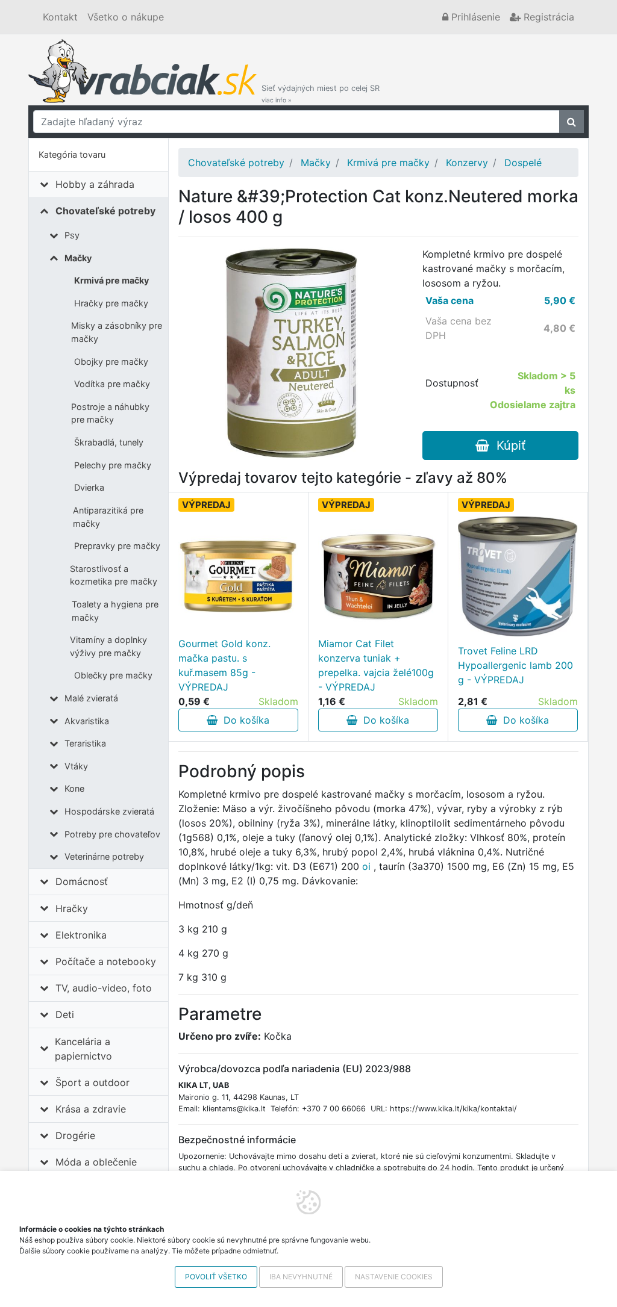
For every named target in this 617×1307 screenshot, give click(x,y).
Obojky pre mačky (111, 361)
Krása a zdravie (90, 1109)
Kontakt (60, 17)
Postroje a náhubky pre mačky (110, 413)
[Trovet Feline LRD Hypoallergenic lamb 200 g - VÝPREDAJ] (518, 576)
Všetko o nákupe (125, 17)
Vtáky (76, 766)
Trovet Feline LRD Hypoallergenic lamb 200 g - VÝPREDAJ (515, 665)
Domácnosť (81, 881)
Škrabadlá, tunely (108, 442)
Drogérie (75, 1135)
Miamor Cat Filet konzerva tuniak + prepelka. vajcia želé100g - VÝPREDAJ (376, 665)
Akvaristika (86, 721)
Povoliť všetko (216, 1276)
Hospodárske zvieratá (109, 811)
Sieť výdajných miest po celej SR (321, 94)
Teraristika (85, 743)
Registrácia (547, 17)
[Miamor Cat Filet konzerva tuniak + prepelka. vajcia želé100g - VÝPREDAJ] (378, 576)
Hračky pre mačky (111, 303)
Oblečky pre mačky (113, 675)
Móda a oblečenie (96, 1162)
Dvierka (89, 487)
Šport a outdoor (92, 1082)
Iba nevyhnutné (301, 1276)
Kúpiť (507, 445)
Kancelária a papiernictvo (83, 1048)
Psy (72, 235)
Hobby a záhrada (94, 184)
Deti (64, 1014)
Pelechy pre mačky (112, 465)
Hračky (71, 908)
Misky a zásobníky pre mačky (116, 332)
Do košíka (243, 720)
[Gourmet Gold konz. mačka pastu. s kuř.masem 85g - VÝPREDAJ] (238, 576)
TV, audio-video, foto (103, 988)
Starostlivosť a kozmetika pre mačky (113, 575)
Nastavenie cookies (394, 1276)
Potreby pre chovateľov (112, 834)
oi (366, 866)
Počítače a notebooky (105, 961)
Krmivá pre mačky (111, 280)
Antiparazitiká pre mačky (108, 517)
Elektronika (81, 935)
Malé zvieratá (91, 698)
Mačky (78, 258)
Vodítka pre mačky (112, 384)
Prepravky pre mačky (117, 546)
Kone (74, 788)
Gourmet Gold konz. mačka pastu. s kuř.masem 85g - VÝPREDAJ (224, 665)
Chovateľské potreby (105, 211)
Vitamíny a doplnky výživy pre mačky (108, 646)
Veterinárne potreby (104, 856)
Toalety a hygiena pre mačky (115, 610)
